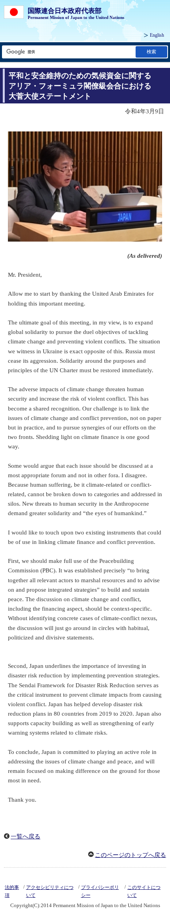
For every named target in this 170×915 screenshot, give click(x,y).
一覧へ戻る (25, 836)
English (157, 35)
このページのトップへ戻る (130, 855)
